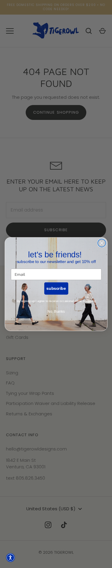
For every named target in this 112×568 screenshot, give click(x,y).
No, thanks (56, 311)
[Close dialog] (102, 243)
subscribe (56, 288)
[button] (10, 557)
